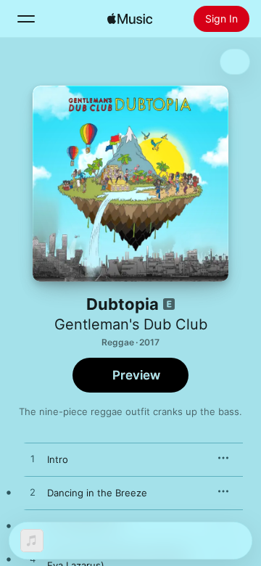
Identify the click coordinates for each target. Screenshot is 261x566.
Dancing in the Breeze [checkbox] (97, 493)
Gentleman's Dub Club (130, 324)
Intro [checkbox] (57, 459)
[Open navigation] (26, 19)
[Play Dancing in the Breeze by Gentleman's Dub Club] (32, 492)
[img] (129, 18)
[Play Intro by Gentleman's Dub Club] (32, 459)
